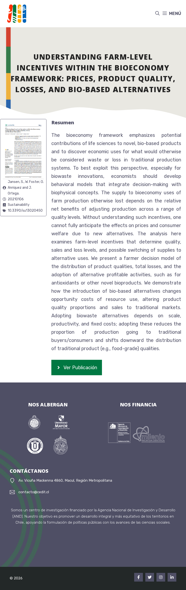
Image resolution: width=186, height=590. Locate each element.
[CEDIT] (15, 13)
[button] (157, 13)
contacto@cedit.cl (33, 492)
